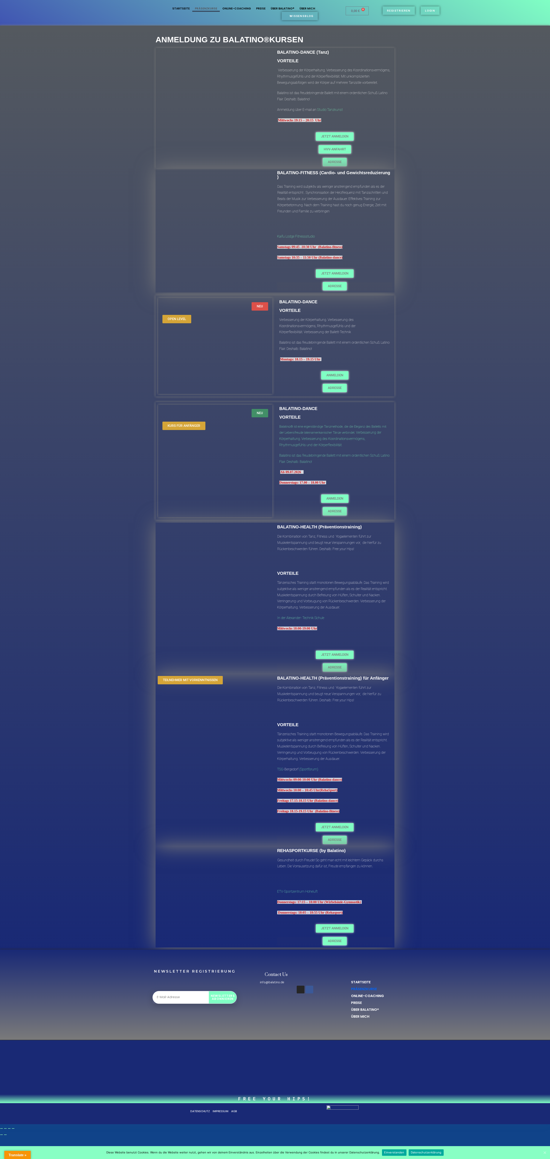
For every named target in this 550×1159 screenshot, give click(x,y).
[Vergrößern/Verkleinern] (1, 1128)
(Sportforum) (308, 769)
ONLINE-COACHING (236, 8)
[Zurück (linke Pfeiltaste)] (1, 1134)
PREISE (261, 8)
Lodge (290, 236)
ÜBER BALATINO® (282, 8)
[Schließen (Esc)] (13, 1128)
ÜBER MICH (307, 8)
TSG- (280, 769)
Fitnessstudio (305, 236)
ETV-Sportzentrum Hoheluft (297, 891)
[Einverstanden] (544, 1152)
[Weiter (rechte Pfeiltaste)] (5, 1134)
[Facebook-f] (309, 989)
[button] (335, 655)
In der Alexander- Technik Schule (300, 618)
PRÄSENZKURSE (206, 8)
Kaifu (281, 236)
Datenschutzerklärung (426, 1152)
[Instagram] (300, 989)
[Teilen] (9, 1128)
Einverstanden (394, 1152)
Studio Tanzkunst (330, 110)
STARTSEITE (181, 8)
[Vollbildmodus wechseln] (5, 1128)
